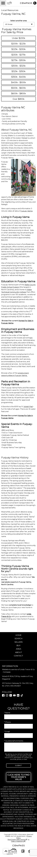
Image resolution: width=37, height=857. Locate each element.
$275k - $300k (18, 60)
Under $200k (18, 38)
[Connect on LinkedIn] (18, 696)
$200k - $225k (18, 43)
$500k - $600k (18, 88)
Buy (18, 645)
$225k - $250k (18, 49)
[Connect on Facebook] (3, 696)
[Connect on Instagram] (7, 696)
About (18, 652)
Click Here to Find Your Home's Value (18, 777)
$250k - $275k (18, 55)
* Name (7, 713)
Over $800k (18, 99)
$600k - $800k (18, 93)
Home (18, 635)
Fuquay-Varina (26, 211)
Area (18, 649)
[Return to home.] (13, 3)
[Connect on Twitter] (10, 696)
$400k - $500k (18, 82)
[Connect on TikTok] (22, 696)
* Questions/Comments (13, 741)
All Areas (8, 24)
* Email (7, 732)
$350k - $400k (18, 77)
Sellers (18, 642)
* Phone (7, 722)
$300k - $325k (18, 66)
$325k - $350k (18, 71)
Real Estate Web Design (17, 839)
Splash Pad (28, 407)
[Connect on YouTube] (14, 696)
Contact (18, 656)
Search (18, 638)
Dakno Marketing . (18, 841)
